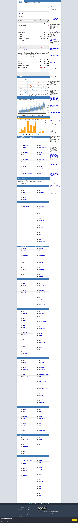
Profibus (25, 271)
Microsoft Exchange (27, 187)
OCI (40, 236)
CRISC (41, 416)
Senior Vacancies (34, 2)
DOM (24, 327)
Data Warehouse (42, 250)
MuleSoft (41, 493)
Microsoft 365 (26, 159)
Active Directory (26, 161)
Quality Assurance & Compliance (23, 435)
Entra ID (25, 166)
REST (24, 344)
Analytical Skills (42, 285)
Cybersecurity (26, 145)
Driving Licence (42, 330)
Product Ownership (43, 311)
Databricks (41, 469)
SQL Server (41, 248)
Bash (24, 430)
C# (24, 418)
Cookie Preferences (29, 512)
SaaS (40, 213)
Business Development (27, 142)
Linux (25, 362)
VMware (41, 474)
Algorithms (41, 335)
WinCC (25, 197)
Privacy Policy (28, 509)
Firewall (25, 168)
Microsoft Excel (42, 192)
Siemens (41, 483)
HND (40, 425)
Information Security (43, 381)
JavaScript (25, 416)
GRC (24, 451)
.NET (24, 311)
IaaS (40, 234)
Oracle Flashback (26, 475)
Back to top (21, 500)
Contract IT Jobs (21, 507)
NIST (24, 437)
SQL (40, 142)
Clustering (41, 319)
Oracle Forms (26, 292)
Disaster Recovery (43, 402)
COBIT (25, 441)
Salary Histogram (54, 11)
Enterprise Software (43, 342)
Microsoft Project (42, 190)
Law (40, 297)
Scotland (19, 13)
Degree (41, 161)
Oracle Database (42, 255)
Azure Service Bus (42, 225)
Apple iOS (25, 364)
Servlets (25, 348)
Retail (41, 306)
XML (24, 355)
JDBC (24, 334)
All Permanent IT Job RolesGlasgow (23, 50)
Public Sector (42, 290)
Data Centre (42, 313)
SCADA (41, 326)
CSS (24, 322)
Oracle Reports (42, 274)
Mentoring (41, 175)
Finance (41, 283)
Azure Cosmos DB (42, 229)
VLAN (25, 171)
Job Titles (22, 30)
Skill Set (53, 14)
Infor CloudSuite (26, 206)
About (39, 2)
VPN (24, 260)
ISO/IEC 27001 (26, 439)
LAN (24, 257)
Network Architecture (43, 397)
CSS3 (24, 325)
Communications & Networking (23, 246)
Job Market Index (27, 2)
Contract (25, 5)
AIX (24, 374)
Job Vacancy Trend (55, 6)
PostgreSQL (42, 276)
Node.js (25, 341)
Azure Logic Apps (42, 222)
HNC (40, 423)
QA (24, 453)
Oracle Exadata (42, 271)
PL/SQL (25, 423)
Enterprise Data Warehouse (44, 260)
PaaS (40, 239)
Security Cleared (42, 430)
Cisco (41, 467)
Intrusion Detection (27, 274)
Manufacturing (42, 304)
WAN (24, 262)
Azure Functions (42, 220)
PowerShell (25, 175)
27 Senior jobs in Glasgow (55, 19)
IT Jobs (19, 505)
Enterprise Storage (43, 321)
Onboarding (42, 349)
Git (24, 283)
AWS (40, 215)
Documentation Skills (43, 302)
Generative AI (42, 168)
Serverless (41, 227)
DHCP (25, 264)
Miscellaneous (37, 309)
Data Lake (41, 262)
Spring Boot (26, 351)
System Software (37, 435)
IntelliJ (25, 285)
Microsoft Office (42, 187)
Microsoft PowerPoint (43, 194)
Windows (41, 152)
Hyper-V (41, 439)
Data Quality (26, 448)
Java (40, 173)
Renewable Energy (43, 323)
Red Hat (41, 495)
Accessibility (26, 446)
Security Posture (42, 328)
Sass (24, 346)
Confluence (25, 199)
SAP (40, 462)
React (25, 318)
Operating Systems (21, 358)
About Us (19, 514)
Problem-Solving (26, 152)
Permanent (20, 5)
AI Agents (41, 333)
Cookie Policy (28, 511)
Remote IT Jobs (20, 509)
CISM (41, 411)
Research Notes (21, 510)
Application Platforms (22, 185)
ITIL (40, 400)
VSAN (25, 267)
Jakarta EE (25, 332)
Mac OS (25, 367)
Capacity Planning (43, 147)
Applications (36, 185)
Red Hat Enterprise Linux (28, 376)
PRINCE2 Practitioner (43, 418)
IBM (40, 488)
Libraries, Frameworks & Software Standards (25, 309)
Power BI (41, 257)
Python (25, 432)
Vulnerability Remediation (28, 173)
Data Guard (25, 470)
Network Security (26, 255)
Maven (25, 290)
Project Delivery (42, 369)
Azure (25, 147)
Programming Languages (22, 407)
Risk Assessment (42, 404)
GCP (40, 232)
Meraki (41, 479)
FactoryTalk (26, 194)
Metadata (41, 264)
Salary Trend (54, 9)
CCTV (41, 340)
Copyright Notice (29, 507)
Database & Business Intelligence (39, 246)
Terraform (25, 313)
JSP (24, 339)
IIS (24, 192)
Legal (41, 299)
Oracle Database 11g (43, 269)
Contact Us (20, 516)
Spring (25, 320)
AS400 (41, 337)
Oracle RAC (41, 444)
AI (40, 145)
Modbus (25, 269)
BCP (40, 154)
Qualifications (37, 407)
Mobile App (42, 347)
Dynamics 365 (42, 218)
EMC (40, 472)
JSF (24, 315)
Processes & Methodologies (39, 358)
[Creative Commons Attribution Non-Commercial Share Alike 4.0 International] (49, 508)
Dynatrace (41, 486)
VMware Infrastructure (43, 441)
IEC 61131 (25, 444)
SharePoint (25, 190)
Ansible (25, 463)
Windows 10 (26, 369)
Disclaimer (27, 514)
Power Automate (42, 241)
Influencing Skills (42, 292)
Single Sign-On (26, 465)
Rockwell (41, 481)
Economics (41, 166)
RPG (24, 425)
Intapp (41, 171)
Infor (40, 490)
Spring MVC (26, 353)
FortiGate (25, 468)
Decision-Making (26, 154)
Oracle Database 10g (43, 267)
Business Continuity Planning (44, 159)
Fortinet (41, 476)
